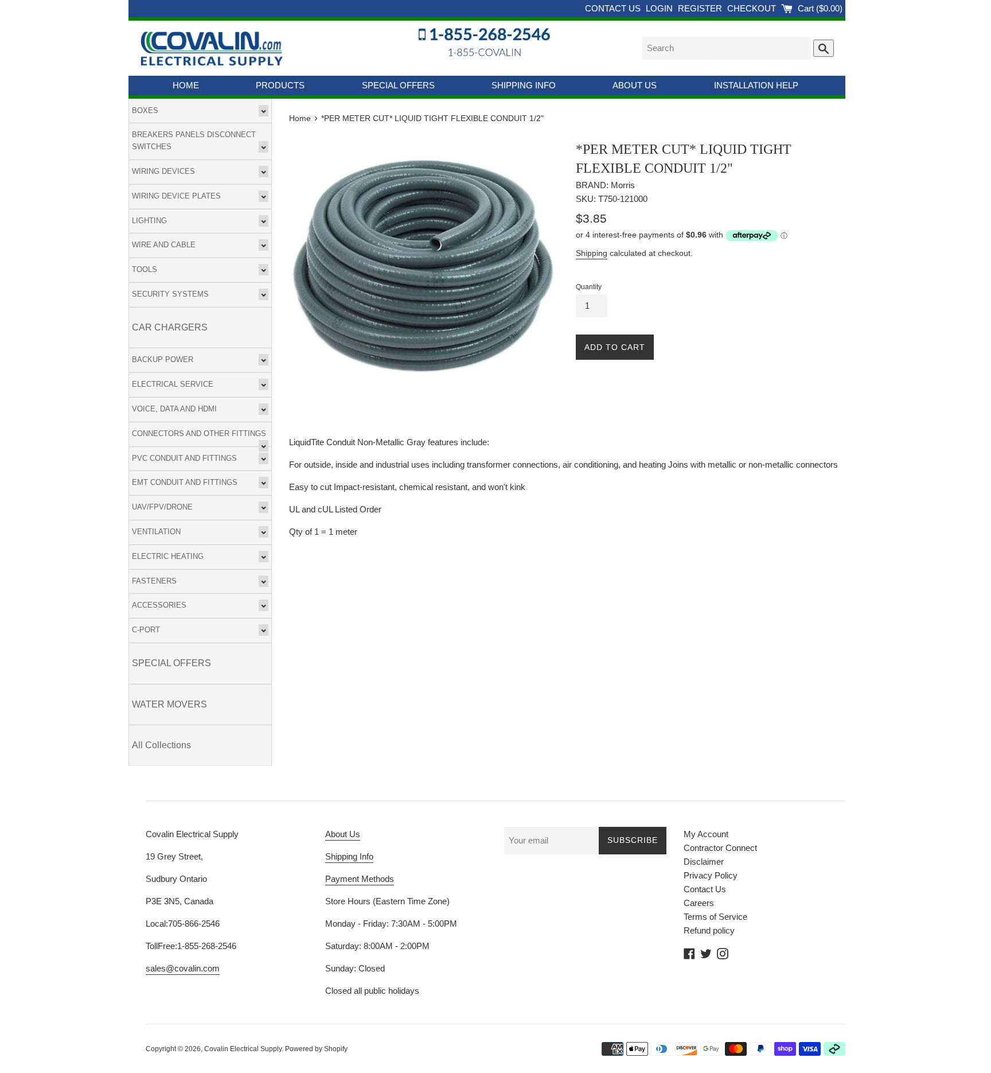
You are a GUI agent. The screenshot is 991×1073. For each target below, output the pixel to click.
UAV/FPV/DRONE (162, 507)
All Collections (161, 745)
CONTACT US (614, 8)
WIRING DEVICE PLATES (176, 196)
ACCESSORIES (159, 605)
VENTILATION (156, 531)
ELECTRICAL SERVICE (172, 384)
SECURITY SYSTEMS (170, 294)
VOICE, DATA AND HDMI (174, 409)
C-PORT (146, 629)
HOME (186, 85)
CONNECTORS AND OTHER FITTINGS (199, 433)
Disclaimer (704, 861)
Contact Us (705, 889)
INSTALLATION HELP (756, 85)
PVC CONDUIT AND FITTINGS (184, 458)
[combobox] (726, 48)
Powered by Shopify (316, 1049)
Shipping (591, 253)
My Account (706, 834)
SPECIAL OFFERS (398, 85)
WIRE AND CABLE (164, 244)
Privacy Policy (711, 875)
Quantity (589, 287)
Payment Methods (359, 879)
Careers (699, 903)
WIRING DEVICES (163, 171)
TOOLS (144, 269)
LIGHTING (149, 220)
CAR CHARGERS (170, 327)
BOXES (145, 110)
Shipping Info (349, 856)
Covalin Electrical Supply (243, 1049)
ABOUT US (634, 85)
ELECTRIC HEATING (168, 556)
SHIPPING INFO (523, 85)
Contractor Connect (720, 848)
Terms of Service (715, 917)
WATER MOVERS (169, 704)
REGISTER (701, 8)
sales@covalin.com (183, 968)
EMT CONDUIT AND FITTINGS (184, 482)
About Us (342, 834)
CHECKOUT (752, 8)
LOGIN (660, 8)
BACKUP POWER (162, 359)
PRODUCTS (280, 85)
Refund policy (709, 930)
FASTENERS (154, 581)
